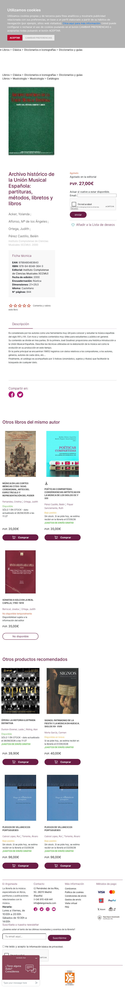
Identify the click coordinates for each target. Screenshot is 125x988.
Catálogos (53, 78)
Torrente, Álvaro (30, 836)
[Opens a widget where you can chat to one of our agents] (21, 970)
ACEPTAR (15, 37)
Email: (73, 195)
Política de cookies (74, 892)
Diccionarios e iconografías (40, 49)
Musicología (20, 78)
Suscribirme (59, 937)
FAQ (67, 907)
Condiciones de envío (75, 895)
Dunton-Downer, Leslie (12, 729)
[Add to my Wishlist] (73, 225)
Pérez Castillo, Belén (55, 504)
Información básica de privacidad (46, 946)
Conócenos (70, 888)
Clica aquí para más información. (82, 23)
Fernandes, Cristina (12, 501)
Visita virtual (71, 903)
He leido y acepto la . (34, 946)
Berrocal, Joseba (11, 609)
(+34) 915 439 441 (43, 899)
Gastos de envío (73, 899)
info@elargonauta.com (45, 903)
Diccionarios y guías (70, 49)
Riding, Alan (32, 729)
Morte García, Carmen (55, 732)
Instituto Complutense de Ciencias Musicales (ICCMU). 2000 (28, 243)
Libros (5, 49)
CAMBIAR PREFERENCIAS (38, 37)
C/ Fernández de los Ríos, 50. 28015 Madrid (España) (46, 892)
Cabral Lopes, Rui (11, 836)
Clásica (17, 49)
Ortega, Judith (31, 501)
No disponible (20, 636)
